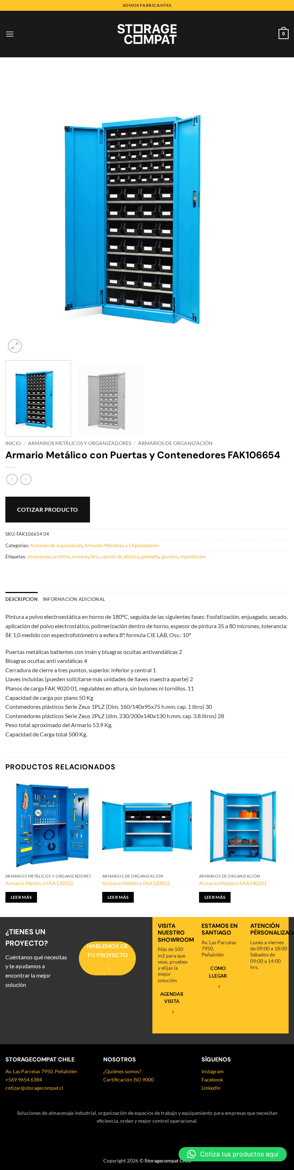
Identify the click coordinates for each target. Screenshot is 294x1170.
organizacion (193, 556)
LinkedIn (210, 1088)
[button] (9, 34)
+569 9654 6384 (23, 1079)
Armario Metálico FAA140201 (233, 883)
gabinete (150, 556)
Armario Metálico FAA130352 (39, 883)
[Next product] (11, 479)
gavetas (169, 556)
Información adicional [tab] (74, 599)
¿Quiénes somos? (122, 1071)
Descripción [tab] (21, 599)
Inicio (13, 443)
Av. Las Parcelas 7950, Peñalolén (41, 1071)
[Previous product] (25, 479)
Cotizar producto (47, 509)
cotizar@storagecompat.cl (34, 1088)
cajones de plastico (120, 556)
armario (80, 556)
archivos (61, 556)
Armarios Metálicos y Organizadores (79, 443)
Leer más (21, 897)
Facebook (212, 1079)
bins (94, 556)
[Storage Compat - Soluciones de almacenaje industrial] (147, 33)
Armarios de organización (175, 443)
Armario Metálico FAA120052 (136, 883)
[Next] (273, 213)
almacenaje (39, 556)
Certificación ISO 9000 (128, 1079)
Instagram (212, 1071)
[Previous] (20, 213)
